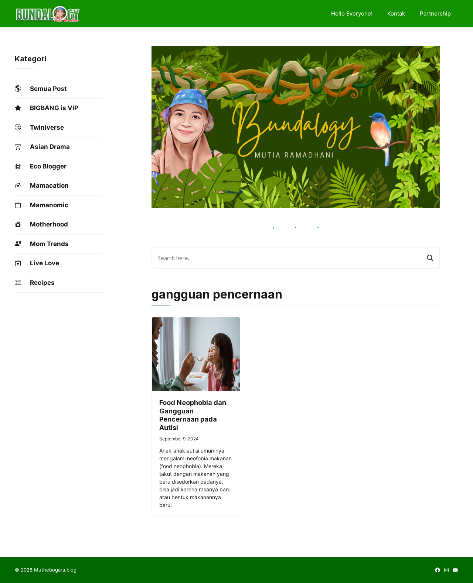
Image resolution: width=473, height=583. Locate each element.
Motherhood (49, 224)
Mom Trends (49, 244)
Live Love (44, 263)
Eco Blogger (48, 166)
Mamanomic (49, 205)
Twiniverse (47, 127)
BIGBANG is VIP (54, 108)
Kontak (396, 13)
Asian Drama (50, 147)
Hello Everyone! (351, 13)
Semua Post (48, 88)
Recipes (42, 282)
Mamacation (49, 186)
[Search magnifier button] (430, 258)
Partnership (435, 13)
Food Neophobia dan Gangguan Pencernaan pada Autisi (192, 415)
